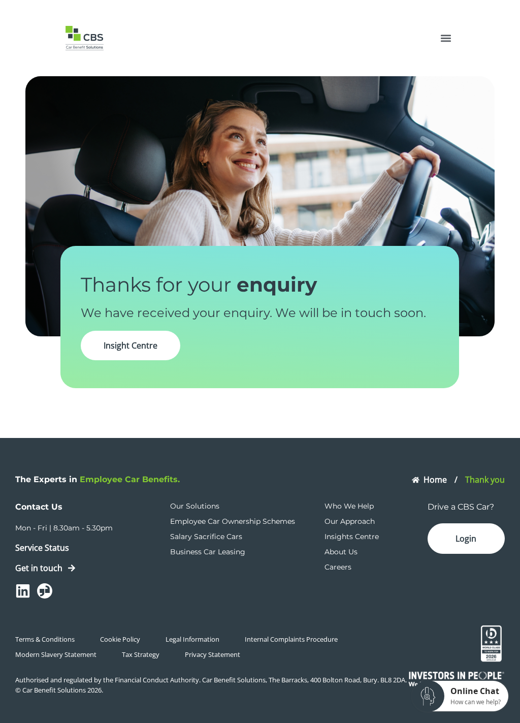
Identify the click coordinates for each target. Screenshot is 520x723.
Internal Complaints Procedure (291, 639)
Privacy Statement (212, 654)
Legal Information (192, 639)
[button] (445, 38)
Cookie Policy (120, 639)
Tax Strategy (140, 654)
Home (435, 480)
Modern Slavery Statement (55, 654)
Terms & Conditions (45, 639)
